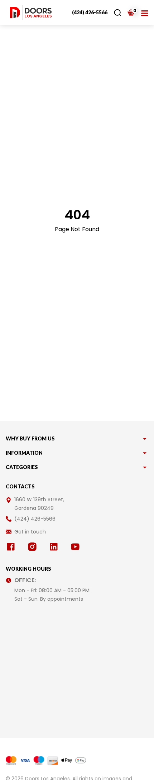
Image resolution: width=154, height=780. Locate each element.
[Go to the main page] (31, 12)
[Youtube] (76, 547)
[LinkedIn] (55, 547)
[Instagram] (33, 547)
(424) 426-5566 (89, 12)
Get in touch (30, 531)
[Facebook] (12, 547)
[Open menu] (144, 12)
